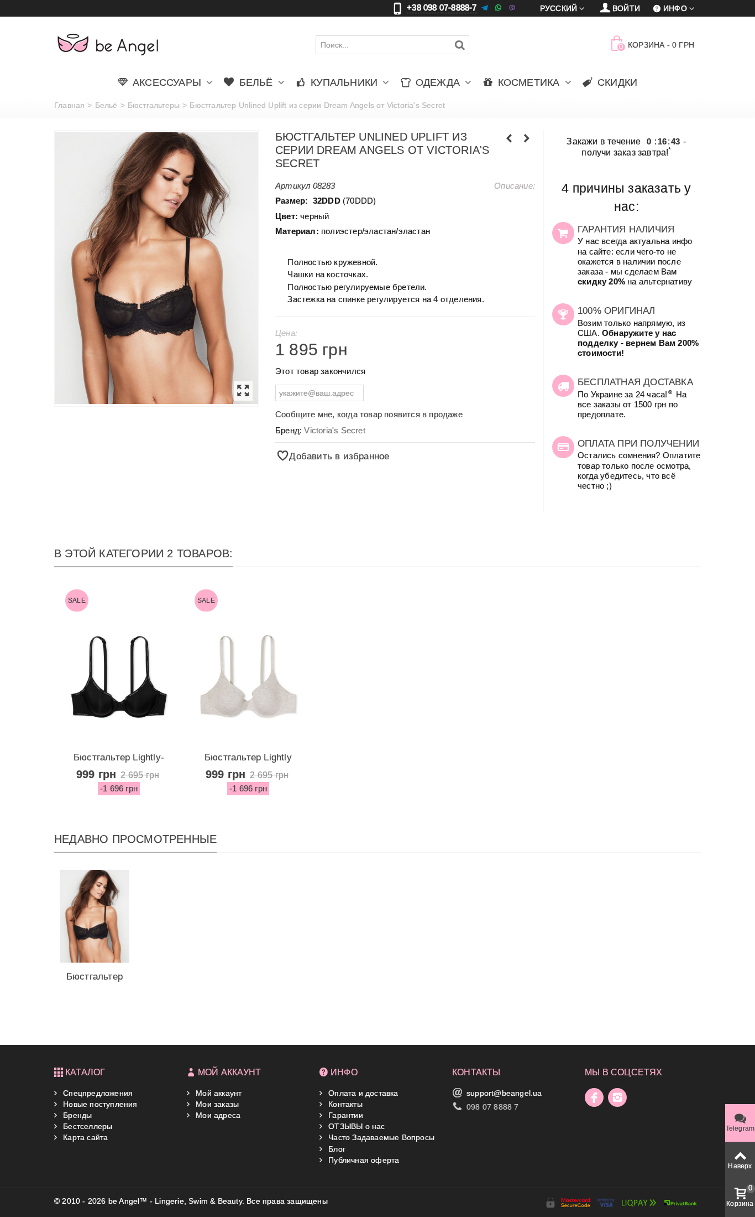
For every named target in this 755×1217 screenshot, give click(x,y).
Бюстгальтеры (154, 105)
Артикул (292, 185)
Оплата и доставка (362, 1093)
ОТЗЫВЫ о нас (355, 1126)
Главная (69, 105)
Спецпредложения (97, 1093)
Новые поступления (99, 1104)
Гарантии (344, 1115)
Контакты (344, 1104)
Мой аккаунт (217, 1093)
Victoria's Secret (334, 430)
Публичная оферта (362, 1160)
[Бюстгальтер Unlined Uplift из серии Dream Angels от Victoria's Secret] (156, 268)
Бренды (76, 1115)
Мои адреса (216, 1115)
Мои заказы (216, 1104)
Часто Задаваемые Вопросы (380, 1137)
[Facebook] (594, 1097)
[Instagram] (617, 1097)
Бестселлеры (86, 1126)
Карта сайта (84, 1137)
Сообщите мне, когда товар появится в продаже (369, 414)
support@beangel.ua (504, 1093)
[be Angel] (108, 44)
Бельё (106, 105)
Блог (335, 1149)
